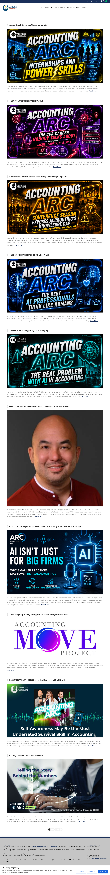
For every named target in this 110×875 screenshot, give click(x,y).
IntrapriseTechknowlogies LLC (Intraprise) (45, 846)
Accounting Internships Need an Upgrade (28, 25)
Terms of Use (15, 859)
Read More (93, 91)
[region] (55, 870)
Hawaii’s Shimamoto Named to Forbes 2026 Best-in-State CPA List (39, 406)
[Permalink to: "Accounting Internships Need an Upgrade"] (55, 56)
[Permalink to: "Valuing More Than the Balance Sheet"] (55, 786)
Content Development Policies (29, 859)
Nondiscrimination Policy (60, 859)
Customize (81, 871)
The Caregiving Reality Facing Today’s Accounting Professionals (38, 614)
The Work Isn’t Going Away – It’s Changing (28, 330)
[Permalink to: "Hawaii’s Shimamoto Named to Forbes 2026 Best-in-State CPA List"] (55, 458)
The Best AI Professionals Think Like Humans (29, 254)
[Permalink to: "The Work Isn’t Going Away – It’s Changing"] (55, 361)
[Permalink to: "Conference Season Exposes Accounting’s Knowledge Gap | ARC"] (55, 207)
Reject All (92, 871)
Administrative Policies (45, 859)
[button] (39, 7)
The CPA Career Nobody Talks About (26, 100)
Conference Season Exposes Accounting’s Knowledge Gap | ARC (38, 176)
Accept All (103, 871)
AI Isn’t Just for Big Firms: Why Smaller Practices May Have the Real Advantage (45, 526)
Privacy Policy (7, 859)
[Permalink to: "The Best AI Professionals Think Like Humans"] (55, 286)
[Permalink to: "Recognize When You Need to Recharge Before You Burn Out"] (55, 710)
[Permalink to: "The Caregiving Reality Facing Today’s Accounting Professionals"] (55, 638)
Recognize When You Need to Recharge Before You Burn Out (37, 679)
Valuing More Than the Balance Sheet (26, 755)
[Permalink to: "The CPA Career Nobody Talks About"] (55, 132)
